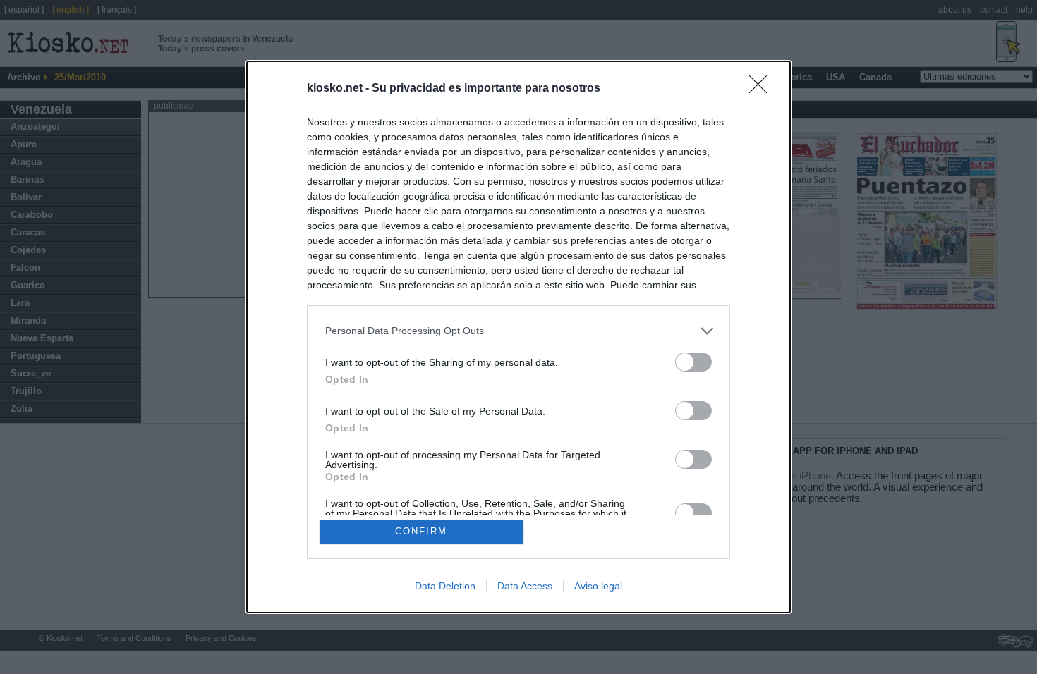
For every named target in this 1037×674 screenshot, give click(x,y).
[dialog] (518, 337)
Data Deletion (445, 586)
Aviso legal (598, 586)
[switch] (693, 362)
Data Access (524, 586)
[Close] (762, 88)
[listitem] (518, 331)
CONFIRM (421, 531)
